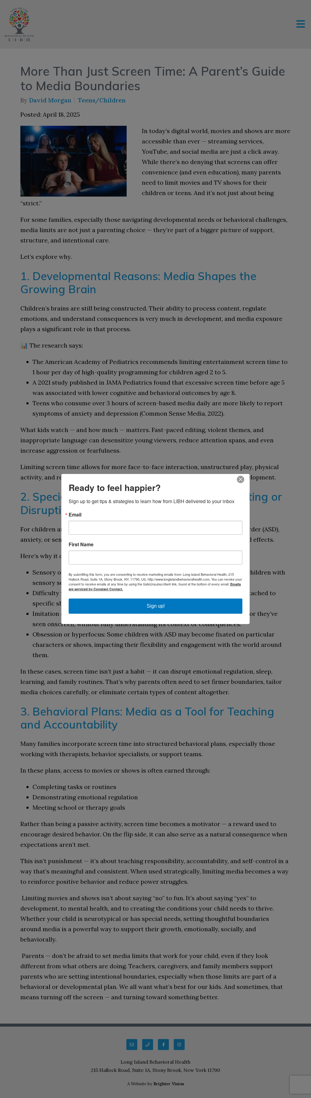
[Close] (244, 479)
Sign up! (156, 606)
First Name (81, 544)
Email (75, 514)
